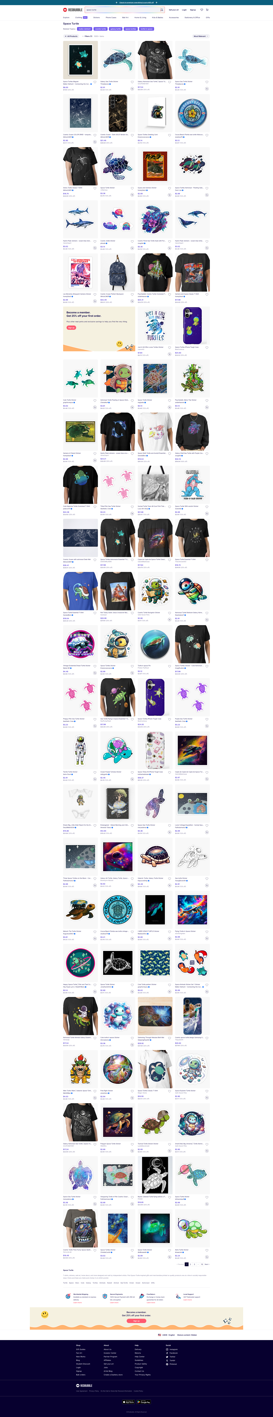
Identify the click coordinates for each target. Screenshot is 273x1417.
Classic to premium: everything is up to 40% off (136, 2)
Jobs (106, 1367)
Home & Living (140, 17)
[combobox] (125, 10)
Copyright (139, 1367)
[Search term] (162, 10)
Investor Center (110, 1353)
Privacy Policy (94, 1391)
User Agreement (81, 1391)
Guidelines (139, 1360)
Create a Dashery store (113, 1375)
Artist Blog (108, 1371)
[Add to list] (95, 82)
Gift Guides (80, 1349)
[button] (136, 2)
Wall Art (125, 17)
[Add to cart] (132, 88)
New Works (80, 1357)
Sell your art (109, 1364)
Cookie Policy (138, 1391)
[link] (84, 29)
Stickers (96, 17)
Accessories (174, 17)
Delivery (138, 1349)
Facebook (174, 1353)
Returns (138, 1353)
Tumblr (172, 1360)
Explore (66, 17)
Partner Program (110, 1357)
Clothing (81, 17)
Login (78, 1367)
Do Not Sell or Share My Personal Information (116, 1391)
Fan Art (79, 1353)
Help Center (139, 1357)
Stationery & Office (192, 17)
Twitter (172, 1357)
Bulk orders (80, 1375)
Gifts (208, 17)
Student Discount (83, 1364)
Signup (79, 1371)
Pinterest (173, 1364)
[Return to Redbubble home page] (72, 10)
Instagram (174, 1349)
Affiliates (107, 1360)
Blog (78, 1360)
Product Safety (141, 1364)
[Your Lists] (201, 9)
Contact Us (139, 1371)
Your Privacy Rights (143, 1375)
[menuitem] (66, 17)
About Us (107, 1349)
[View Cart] (207, 9)
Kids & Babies (157, 17)
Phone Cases (111, 17)
